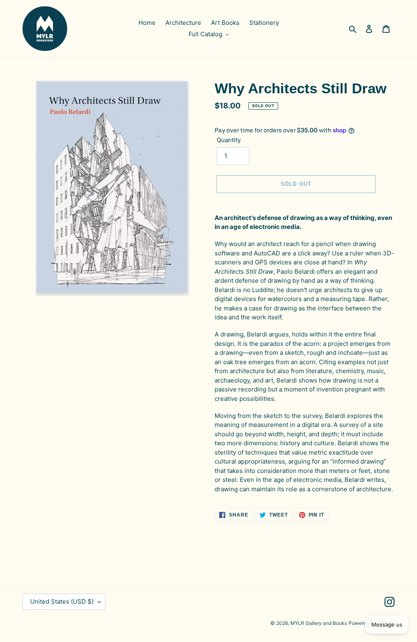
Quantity (229, 140)
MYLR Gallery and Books (318, 623)
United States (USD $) (62, 601)
